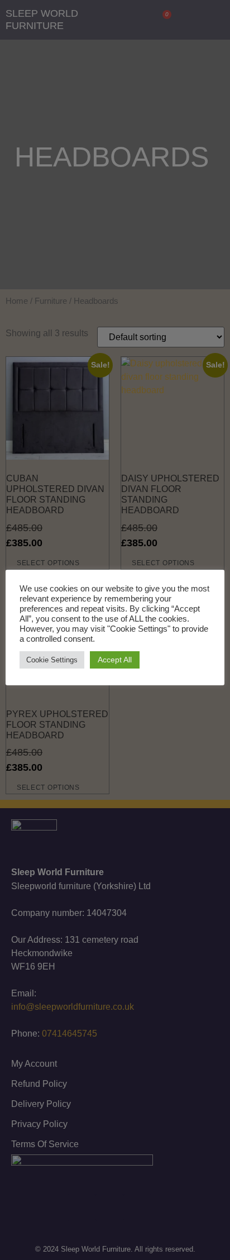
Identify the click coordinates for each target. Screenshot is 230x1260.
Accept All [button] (115, 659)
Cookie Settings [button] (52, 660)
